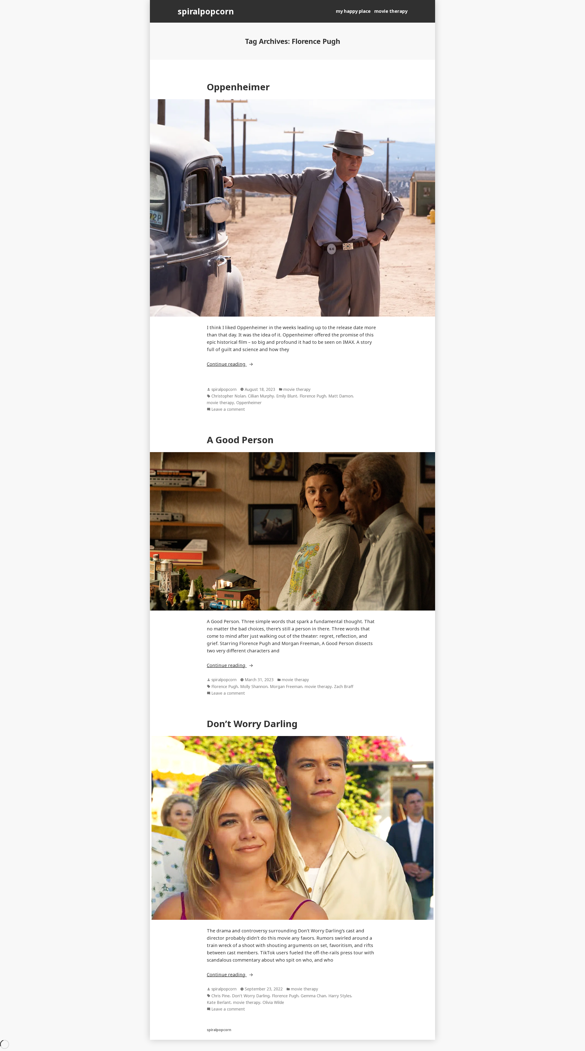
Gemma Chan (313, 995)
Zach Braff (343, 686)
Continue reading (243, 364)
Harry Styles (339, 995)
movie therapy (390, 11)
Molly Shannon (254, 686)
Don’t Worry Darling (252, 723)
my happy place (353, 11)
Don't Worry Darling (251, 995)
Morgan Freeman (286, 686)
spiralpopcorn (206, 11)
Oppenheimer (238, 86)
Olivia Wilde (273, 1002)
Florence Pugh (313, 396)
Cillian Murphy (261, 396)
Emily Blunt (286, 396)
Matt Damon (340, 396)
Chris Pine (220, 995)
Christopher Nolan (228, 396)
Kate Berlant (219, 1002)
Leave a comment (228, 409)
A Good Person (240, 439)
